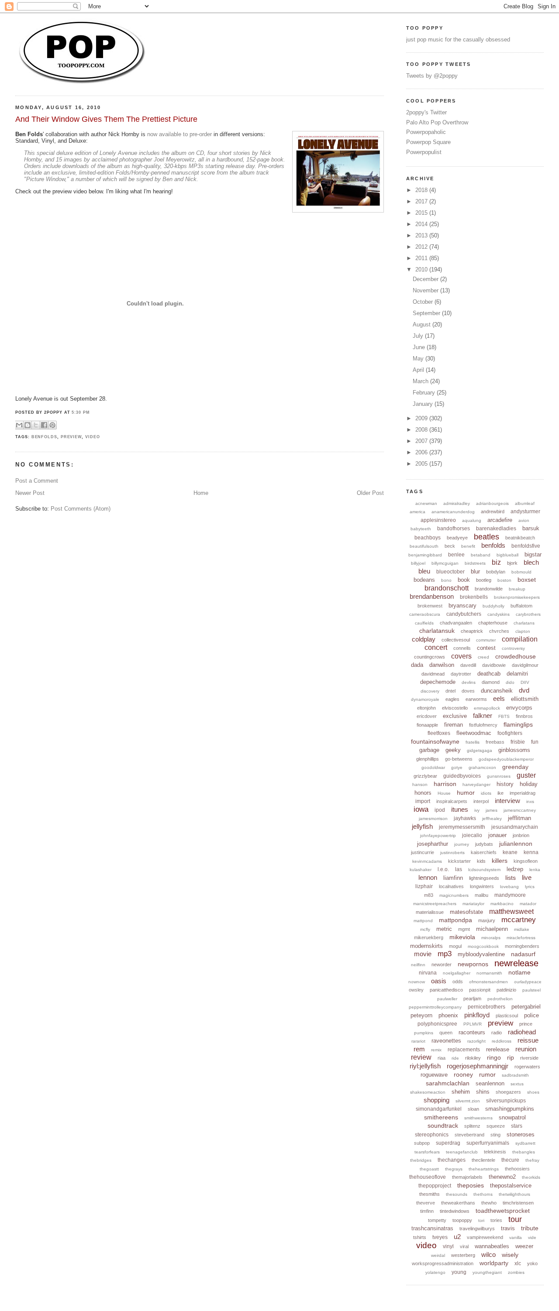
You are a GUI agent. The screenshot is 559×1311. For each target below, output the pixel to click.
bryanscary (462, 605)
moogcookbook (483, 946)
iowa (421, 809)
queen (445, 1032)
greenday (515, 766)
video (92, 437)
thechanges (452, 1160)
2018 (422, 190)
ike (500, 793)
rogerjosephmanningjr (477, 1066)
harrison (445, 783)
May (419, 358)
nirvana (428, 973)
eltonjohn (426, 707)
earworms (476, 699)
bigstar (533, 554)
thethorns (483, 1194)
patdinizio (506, 989)
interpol (481, 801)
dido (510, 682)
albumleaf (525, 503)
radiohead (522, 1032)
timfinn (427, 1211)
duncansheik (497, 690)
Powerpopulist (424, 152)
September (427, 313)
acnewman (426, 503)
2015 (422, 212)
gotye (456, 767)
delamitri (517, 673)
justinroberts (452, 852)
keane (510, 852)
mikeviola (462, 936)
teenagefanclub (462, 1152)
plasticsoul (507, 1015)
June (420, 347)
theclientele (483, 1160)
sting (495, 1134)
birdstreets (475, 563)
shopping (436, 1100)
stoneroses (521, 1134)
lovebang (509, 886)
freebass (495, 742)
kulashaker (420, 869)
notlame (519, 972)
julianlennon (515, 843)
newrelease (516, 963)
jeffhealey (492, 818)
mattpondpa (455, 919)
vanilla (515, 1237)
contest (486, 648)
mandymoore (510, 895)
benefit (468, 546)
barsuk (530, 528)
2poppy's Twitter (426, 112)
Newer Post (30, 493)
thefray (532, 1160)
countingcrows (429, 656)
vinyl (448, 1246)
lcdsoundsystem (484, 869)
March (421, 381)
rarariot (418, 1041)
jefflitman (519, 818)
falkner (482, 715)
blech (531, 562)
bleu (424, 571)
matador (528, 903)
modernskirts (426, 946)
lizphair (424, 886)
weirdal (438, 1255)
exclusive (455, 716)
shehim (461, 1091)
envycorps (519, 707)
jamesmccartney (520, 810)
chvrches (499, 631)
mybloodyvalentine (481, 954)
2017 (422, 201)
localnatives (451, 886)
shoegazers (508, 1092)
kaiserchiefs (484, 852)
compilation (520, 639)
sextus (517, 1083)
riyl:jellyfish (425, 1066)
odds (457, 981)
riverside (529, 1057)
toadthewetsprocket (503, 1210)
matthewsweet (511, 911)
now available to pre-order (179, 134)
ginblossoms (514, 750)
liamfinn (453, 878)
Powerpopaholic (426, 132)
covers (461, 656)
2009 (422, 418)
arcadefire (499, 520)
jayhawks (465, 818)
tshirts (419, 1237)
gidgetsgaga (479, 750)
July (419, 336)
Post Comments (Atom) (80, 508)
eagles (452, 699)
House (444, 793)
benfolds (44, 437)
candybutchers (463, 614)
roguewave (434, 1074)
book (464, 580)
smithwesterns (478, 1117)
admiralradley (456, 503)
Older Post (370, 493)
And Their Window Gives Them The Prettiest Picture (106, 119)
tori (481, 1220)
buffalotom (521, 605)
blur (475, 571)
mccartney (518, 920)
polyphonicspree (437, 1024)
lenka (534, 869)
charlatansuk (437, 630)
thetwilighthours (514, 1194)
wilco (488, 1254)
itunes (459, 809)
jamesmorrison (433, 818)
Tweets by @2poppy (432, 75)
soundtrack (443, 1125)
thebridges (420, 1160)
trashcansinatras (432, 1228)
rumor (487, 1074)
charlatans (524, 623)
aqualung (471, 520)
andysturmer (525, 511)
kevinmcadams (427, 861)
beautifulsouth (424, 546)
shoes (533, 1092)
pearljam (472, 998)
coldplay (423, 639)
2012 (422, 247)
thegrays (453, 1169)
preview (71, 437)
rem (419, 1049)
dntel (450, 690)
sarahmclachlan (447, 1083)
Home (200, 493)
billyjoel (418, 563)
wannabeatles (492, 1246)
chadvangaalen (456, 622)
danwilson (441, 665)
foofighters (509, 733)
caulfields (424, 623)
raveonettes (446, 1040)
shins (483, 1091)
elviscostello (455, 707)
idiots (486, 793)
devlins (469, 682)
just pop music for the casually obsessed (458, 39)
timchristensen (518, 1202)
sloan (473, 1109)
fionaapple (427, 725)
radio (496, 1032)
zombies (516, 1272)
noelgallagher (456, 973)
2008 (422, 429)
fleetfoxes (439, 733)
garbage (429, 750)
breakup (517, 589)
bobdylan (495, 571)
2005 (422, 463)
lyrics (530, 886)
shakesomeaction (427, 1092)
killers (499, 860)
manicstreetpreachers (434, 903)
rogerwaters (527, 1066)
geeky (453, 750)
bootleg (483, 580)
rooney (463, 1074)
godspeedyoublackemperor (506, 759)
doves (468, 690)
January (424, 404)
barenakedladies (496, 528)
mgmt (464, 929)
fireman (453, 724)
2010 (422, 269)
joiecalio (472, 835)
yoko (532, 1263)
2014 (422, 224)
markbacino (502, 903)
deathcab (488, 673)
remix (436, 1049)
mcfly (425, 929)
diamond (491, 682)
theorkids (531, 1177)
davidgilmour (525, 665)
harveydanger (476, 784)
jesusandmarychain (514, 827)
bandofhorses (453, 528)
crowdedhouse (515, 656)
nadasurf (523, 954)
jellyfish (422, 826)
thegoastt (429, 1169)
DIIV (525, 682)
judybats (484, 844)
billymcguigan (445, 563)
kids (481, 861)
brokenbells (474, 597)
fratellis (473, 742)
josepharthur (432, 844)
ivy (477, 810)
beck (450, 546)
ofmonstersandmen (488, 981)
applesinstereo (438, 520)
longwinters (482, 886)
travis (508, 1228)
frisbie (518, 742)
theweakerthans (458, 1202)
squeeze (496, 1126)
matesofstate (466, 912)
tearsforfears (427, 1152)
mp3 (445, 954)
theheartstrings (484, 1169)
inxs (530, 801)
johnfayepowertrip (438, 835)
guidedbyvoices (462, 776)
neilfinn (418, 964)
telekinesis (495, 1151)
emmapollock (487, 708)
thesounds (456, 1194)
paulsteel (531, 990)
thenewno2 (502, 1177)
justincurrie (422, 852)
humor (466, 792)
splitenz (472, 1126)
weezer (524, 1246)
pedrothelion (500, 998)
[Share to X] (35, 425)
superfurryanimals (487, 1143)
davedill (468, 665)
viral (464, 1246)
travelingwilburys (477, 1228)
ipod (440, 810)
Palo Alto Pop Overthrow (437, 122)
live (526, 877)
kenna (531, 852)
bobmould (521, 572)
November (426, 290)
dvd (524, 690)
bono (446, 580)
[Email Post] (59, 424)
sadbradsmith (515, 1075)
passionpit (479, 989)
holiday (529, 784)
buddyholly (493, 606)
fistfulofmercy (483, 725)
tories (496, 1220)
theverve (425, 1202)
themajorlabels (467, 1177)
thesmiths (429, 1194)
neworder (441, 964)
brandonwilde (489, 588)
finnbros (524, 716)
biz (496, 562)
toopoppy (462, 1220)
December (426, 279)
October (424, 302)
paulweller (447, 998)
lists (510, 877)
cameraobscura (424, 614)
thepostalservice (510, 1185)
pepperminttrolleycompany (435, 1007)
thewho (489, 1202)
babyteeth (421, 528)
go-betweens (459, 759)
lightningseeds (484, 878)
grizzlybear (425, 776)
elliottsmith (524, 699)
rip (510, 1057)
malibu (481, 895)
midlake (521, 929)
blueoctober (450, 572)
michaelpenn (492, 929)
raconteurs (472, 1032)
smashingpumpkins (509, 1108)
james (491, 810)
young (459, 1272)
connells (462, 648)
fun (534, 742)
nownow (416, 981)
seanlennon (490, 1083)
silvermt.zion (467, 1100)
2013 (422, 235)
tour (515, 1219)
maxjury (486, 920)
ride (455, 1058)
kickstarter (459, 861)
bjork (512, 563)
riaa (441, 1057)
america (417, 511)
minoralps (490, 937)
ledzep (515, 869)
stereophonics (432, 1135)
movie (422, 954)
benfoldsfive (525, 546)
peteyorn (421, 1015)
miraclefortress (521, 937)
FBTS (504, 716)
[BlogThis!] (27, 425)
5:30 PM (81, 412)
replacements (464, 1050)
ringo (494, 1057)
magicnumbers (454, 895)
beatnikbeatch (520, 537)
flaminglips (518, 724)
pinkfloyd (477, 1015)
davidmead (433, 673)
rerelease (497, 1049)
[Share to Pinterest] (52, 425)
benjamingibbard (425, 555)
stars (516, 1126)
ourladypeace (528, 981)
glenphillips (427, 759)
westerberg (463, 1255)
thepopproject (434, 1186)
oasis (438, 981)
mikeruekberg (428, 937)
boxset (527, 579)
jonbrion (521, 835)
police (531, 1015)
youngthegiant (487, 1272)
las (458, 869)
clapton (522, 631)
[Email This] (19, 425)
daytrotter (461, 673)
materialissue (430, 912)
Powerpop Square (428, 142)
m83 (428, 895)
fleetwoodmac (473, 733)
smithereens (441, 1117)
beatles (486, 536)
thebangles (523, 1152)
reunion (525, 1049)
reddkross (501, 1041)
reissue (528, 1040)
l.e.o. (443, 869)
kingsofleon (526, 861)
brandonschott (446, 588)
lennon (427, 877)
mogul (455, 946)
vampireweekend (485, 1237)
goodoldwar (433, 767)
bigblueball (507, 555)
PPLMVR (472, 1024)
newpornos (473, 964)
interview (507, 800)
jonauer (497, 835)
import (422, 801)
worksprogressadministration (442, 1263)
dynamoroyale (425, 699)
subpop (422, 1143)
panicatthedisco (446, 989)
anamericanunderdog (453, 511)
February (425, 392)
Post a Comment (36, 480)
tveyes (440, 1237)
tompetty (437, 1220)
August (422, 324)
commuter (486, 640)
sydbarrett (525, 1143)
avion (523, 520)
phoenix (448, 1015)
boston (504, 580)
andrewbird (492, 511)
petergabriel (526, 1006)
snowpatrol (512, 1117)
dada (417, 665)
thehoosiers (517, 1168)
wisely (510, 1254)
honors (422, 792)
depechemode (437, 682)
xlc (517, 1263)
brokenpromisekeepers (517, 597)
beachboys (427, 538)
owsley (416, 989)
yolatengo (435, 1272)
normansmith (489, 973)
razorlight (476, 1041)
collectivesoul (456, 639)
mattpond (423, 920)
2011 (422, 258)
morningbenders (522, 946)
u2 (457, 1236)
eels (499, 698)
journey (461, 844)
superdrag (448, 1143)
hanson (420, 784)
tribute (529, 1228)
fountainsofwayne (435, 741)
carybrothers (528, 614)
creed (483, 657)
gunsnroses (499, 776)
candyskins (498, 614)
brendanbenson (432, 596)
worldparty (494, 1263)
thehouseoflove (427, 1177)
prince (525, 1023)
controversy (513, 648)
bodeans (424, 580)
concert (435, 647)
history (505, 784)
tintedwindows (454, 1211)
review (421, 1057)
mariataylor (473, 903)
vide (532, 1237)
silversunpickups (506, 1101)
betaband (480, 555)
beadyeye (457, 537)
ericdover (427, 716)
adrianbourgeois (492, 503)
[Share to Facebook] (44, 425)
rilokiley (473, 1057)
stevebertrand (469, 1134)
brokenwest (430, 605)
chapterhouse (492, 622)
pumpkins (423, 1032)
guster (526, 775)
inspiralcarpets (451, 801)
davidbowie (494, 665)
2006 (422, 452)
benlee (456, 555)
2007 (422, 441)
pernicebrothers (486, 1007)
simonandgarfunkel (439, 1109)
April (419, 370)
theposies (470, 1185)
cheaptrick (472, 631)
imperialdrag (522, 793)
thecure (510, 1160)
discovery (430, 691)
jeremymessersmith (462, 827)
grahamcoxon (482, 767)
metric (444, 929)
